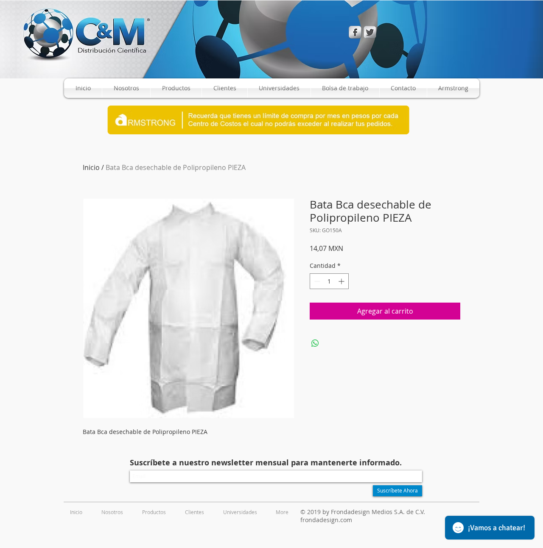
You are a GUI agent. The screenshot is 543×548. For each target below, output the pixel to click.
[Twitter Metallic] (370, 32)
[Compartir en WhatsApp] (315, 343)
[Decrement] (316, 281)
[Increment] (342, 281)
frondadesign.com (326, 520)
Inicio (91, 167)
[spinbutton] (329, 281)
